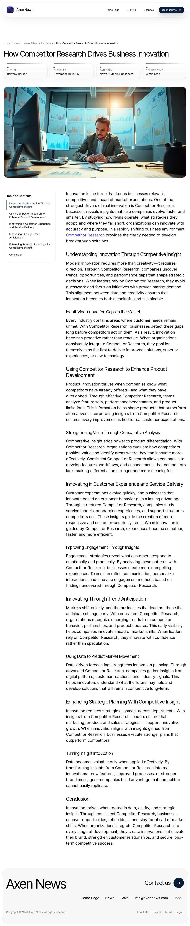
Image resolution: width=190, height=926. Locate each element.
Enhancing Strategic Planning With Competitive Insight (29, 246)
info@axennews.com (151, 898)
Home (7, 43)
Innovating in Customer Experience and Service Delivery (30, 225)
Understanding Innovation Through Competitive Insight (29, 205)
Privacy (156, 912)
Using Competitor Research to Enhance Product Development (27, 215)
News (17, 43)
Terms (168, 912)
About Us (142, 912)
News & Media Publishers (38, 43)
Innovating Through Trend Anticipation (24, 236)
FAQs (124, 898)
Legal (179, 912)
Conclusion (15, 254)
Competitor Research (85, 235)
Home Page (90, 898)
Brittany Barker (17, 74)
